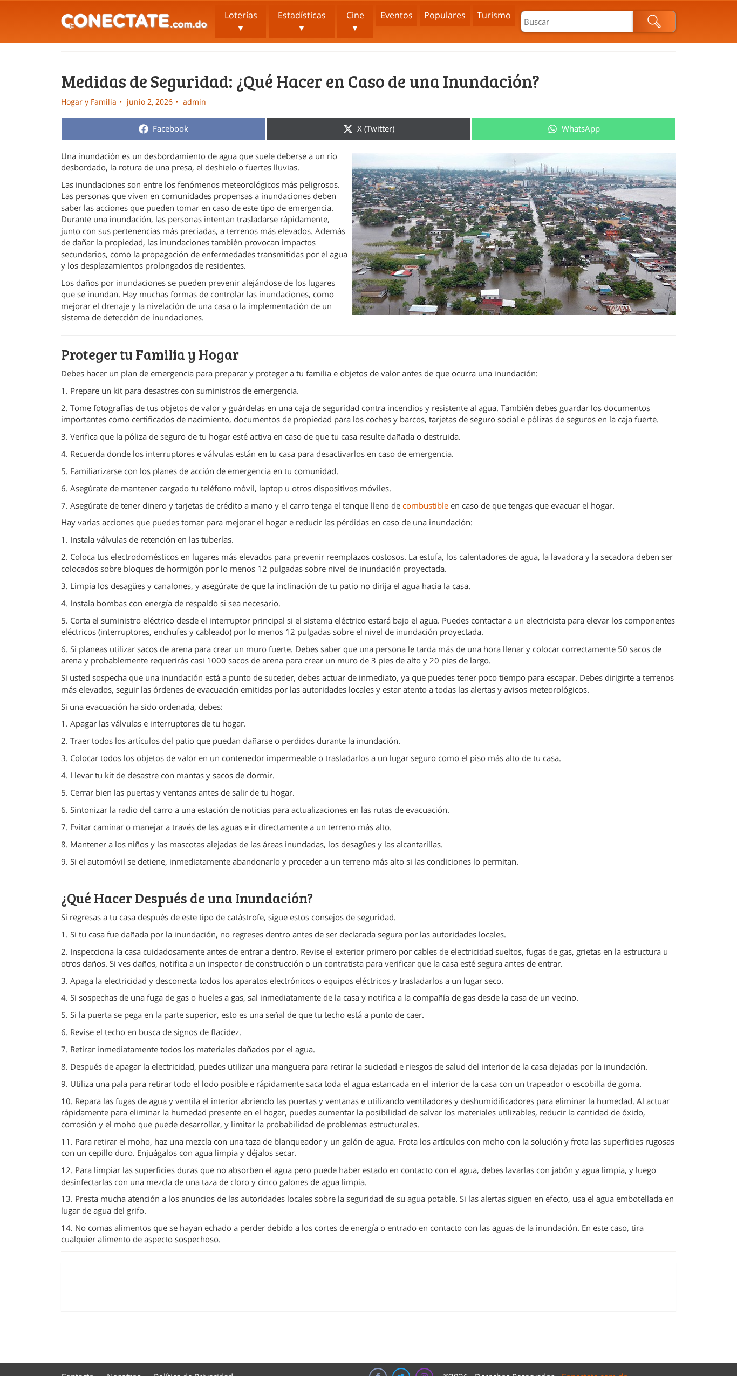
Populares (445, 15)
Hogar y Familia (89, 102)
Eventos (396, 15)
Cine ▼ (355, 21)
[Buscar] (654, 21)
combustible (425, 505)
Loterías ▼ (240, 21)
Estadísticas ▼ (302, 21)
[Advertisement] (368, 1287)
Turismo (494, 15)
